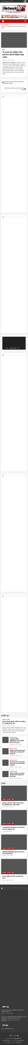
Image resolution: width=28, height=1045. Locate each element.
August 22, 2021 (6, 60)
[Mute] (21, 348)
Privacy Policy (6, 1040)
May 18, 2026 (5, 880)
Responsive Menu (25, 1)
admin (12, 60)
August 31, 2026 (6, 725)
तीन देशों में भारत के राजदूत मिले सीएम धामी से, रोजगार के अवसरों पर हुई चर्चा (17, 763)
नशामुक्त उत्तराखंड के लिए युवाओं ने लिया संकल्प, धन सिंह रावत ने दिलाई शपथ (17, 752)
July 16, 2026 (5, 806)
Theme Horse (20, 1040)
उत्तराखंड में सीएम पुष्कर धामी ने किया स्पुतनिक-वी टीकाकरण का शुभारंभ (14, 82)
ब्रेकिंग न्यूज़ (5, 716)
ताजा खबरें (7, 719)
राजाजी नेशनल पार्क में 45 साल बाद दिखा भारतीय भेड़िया (14, 89)
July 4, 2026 (5, 831)
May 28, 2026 (5, 855)
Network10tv (18, 1038)
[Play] (4, 348)
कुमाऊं (3, 49)
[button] (14, 343)
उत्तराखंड (3, 719)
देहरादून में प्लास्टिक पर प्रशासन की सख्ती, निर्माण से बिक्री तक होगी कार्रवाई (17, 775)
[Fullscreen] (23, 348)
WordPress (19, 1042)
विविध (4, 783)
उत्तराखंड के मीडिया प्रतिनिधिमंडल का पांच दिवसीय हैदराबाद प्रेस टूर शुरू (17, 740)
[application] (14, 343)
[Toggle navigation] (3, 21)
